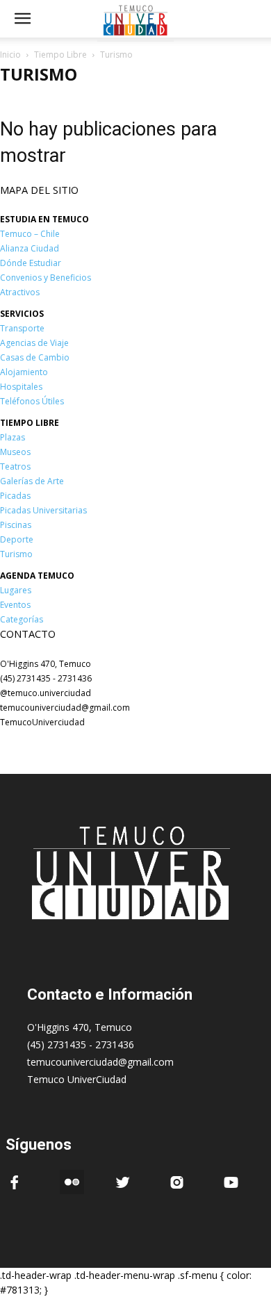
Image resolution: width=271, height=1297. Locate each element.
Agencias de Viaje (34, 343)
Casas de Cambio (34, 357)
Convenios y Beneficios (45, 277)
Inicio (10, 54)
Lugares (15, 590)
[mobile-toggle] (22, 19)
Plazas (12, 437)
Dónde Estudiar (30, 263)
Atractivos (20, 292)
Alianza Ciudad (29, 248)
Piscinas (15, 525)
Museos (15, 452)
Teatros (15, 466)
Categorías (21, 619)
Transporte (22, 328)
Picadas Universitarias (43, 510)
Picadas (15, 496)
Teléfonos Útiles (32, 401)
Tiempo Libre (60, 54)
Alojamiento (24, 372)
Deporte (16, 539)
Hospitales (21, 387)
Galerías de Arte (32, 481)
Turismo (16, 554)
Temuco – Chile (30, 234)
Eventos (15, 605)
